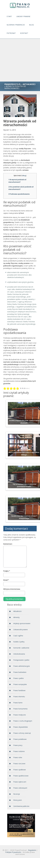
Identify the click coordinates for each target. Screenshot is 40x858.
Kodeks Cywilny (18, 642)
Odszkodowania (19, 654)
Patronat (11, 33)
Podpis (6, 571)
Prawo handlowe (19, 690)
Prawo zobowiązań (20, 788)
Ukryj (24, 176)
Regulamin (32, 850)
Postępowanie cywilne (21, 660)
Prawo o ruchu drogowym (22, 721)
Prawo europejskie (20, 684)
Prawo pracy (17, 745)
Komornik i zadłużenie (21, 648)
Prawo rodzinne (19, 751)
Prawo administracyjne (21, 666)
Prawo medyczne (19, 715)
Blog (31, 25)
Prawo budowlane (19, 672)
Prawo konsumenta (20, 709)
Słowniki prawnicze (16, 25)
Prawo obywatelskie (20, 727)
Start (9, 16)
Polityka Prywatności (13, 852)
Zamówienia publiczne (21, 806)
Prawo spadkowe (19, 770)
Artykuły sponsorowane (21, 623)
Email (6, 580)
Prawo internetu (19, 696)
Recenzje (16, 794)
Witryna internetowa (11, 589)
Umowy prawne (23, 16)
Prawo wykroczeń (19, 782)
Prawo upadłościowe (20, 776)
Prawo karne (17, 703)
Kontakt (24, 33)
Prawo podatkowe (20, 739)
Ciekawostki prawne (20, 629)
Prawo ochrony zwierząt (22, 733)
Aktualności (17, 611)
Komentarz (7, 544)
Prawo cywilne (18, 678)
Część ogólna (18, 636)
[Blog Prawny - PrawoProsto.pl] (20, 5)
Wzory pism (17, 800)
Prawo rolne (17, 757)
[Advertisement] (20, 60)
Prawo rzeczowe (19, 763)
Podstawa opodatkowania (19, 194)
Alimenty (16, 617)
